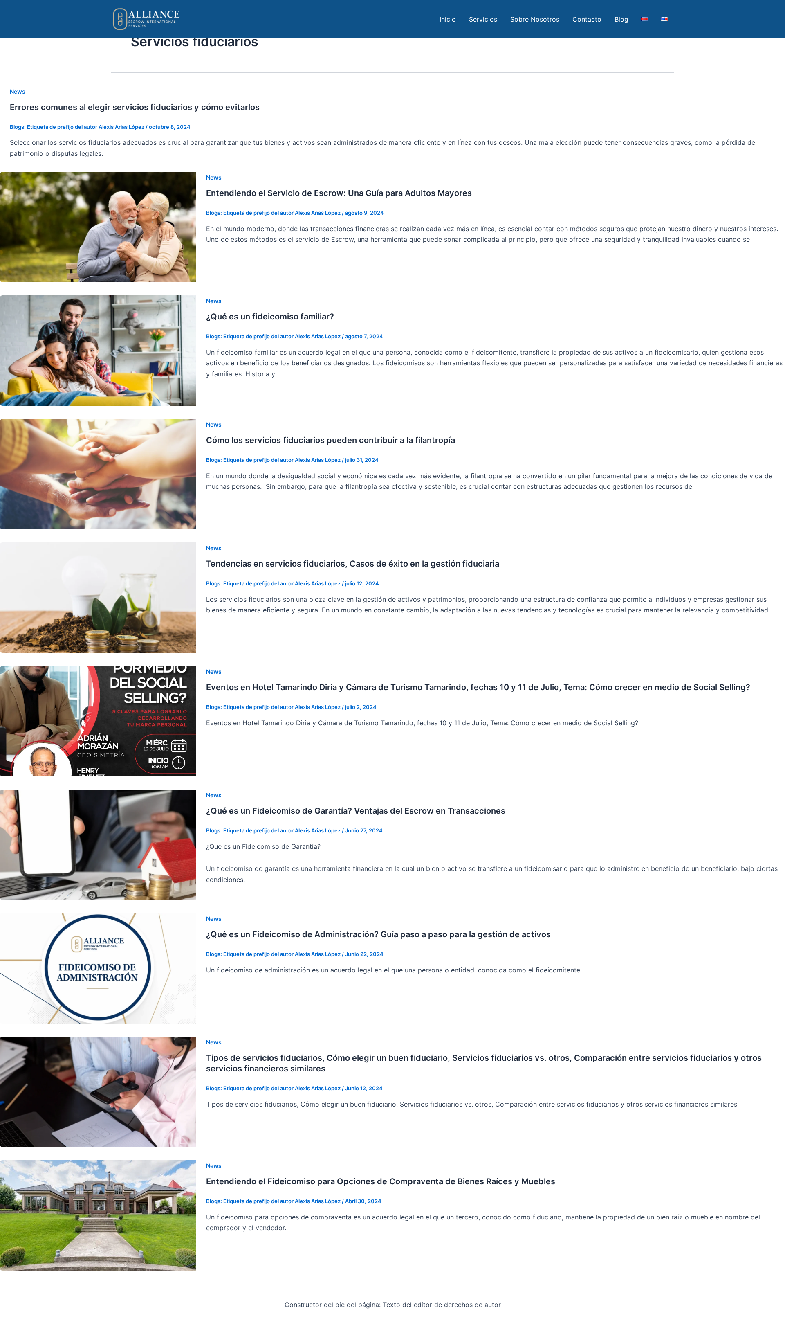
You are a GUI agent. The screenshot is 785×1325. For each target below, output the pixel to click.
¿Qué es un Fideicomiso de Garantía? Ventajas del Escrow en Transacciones (355, 811)
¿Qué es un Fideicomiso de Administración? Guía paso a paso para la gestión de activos (378, 934)
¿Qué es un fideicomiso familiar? (270, 317)
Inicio (448, 19)
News (17, 91)
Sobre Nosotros (534, 19)
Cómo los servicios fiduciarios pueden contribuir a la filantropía (330, 440)
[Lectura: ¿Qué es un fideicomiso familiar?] (98, 350)
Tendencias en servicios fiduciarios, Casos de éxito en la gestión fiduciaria (352, 564)
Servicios (483, 19)
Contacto (586, 19)
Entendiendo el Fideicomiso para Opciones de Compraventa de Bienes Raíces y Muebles (380, 1181)
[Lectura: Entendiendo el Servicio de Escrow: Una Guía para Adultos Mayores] (98, 227)
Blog (621, 19)
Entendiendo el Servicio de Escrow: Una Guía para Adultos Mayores (339, 193)
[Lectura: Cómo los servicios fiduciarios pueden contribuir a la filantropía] (98, 474)
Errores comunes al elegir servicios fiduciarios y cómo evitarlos (135, 107)
